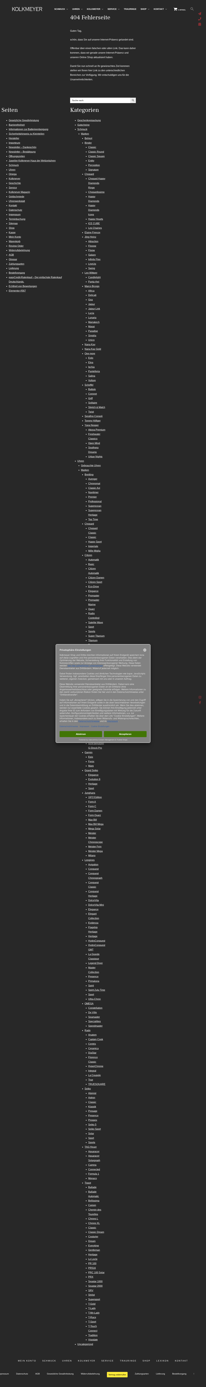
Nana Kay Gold (93, 349)
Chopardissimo (96, 192)
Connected (94, 1169)
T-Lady (92, 1308)
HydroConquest (96, 941)
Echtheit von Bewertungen (23, 286)
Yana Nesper (92, 425)
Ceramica (93, 1048)
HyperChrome (95, 1066)
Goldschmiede (16, 196)
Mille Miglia (94, 551)
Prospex (92, 1120)
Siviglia (92, 335)
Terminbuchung (17, 219)
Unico (91, 340)
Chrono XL (94, 1223)
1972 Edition (95, 797)
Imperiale (93, 546)
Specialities (94, 1021)
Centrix (92, 1044)
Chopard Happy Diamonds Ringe (96, 183)
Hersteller (14, 138)
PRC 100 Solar (96, 1272)
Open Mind (94, 443)
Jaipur (91, 304)
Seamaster (94, 1017)
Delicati (92, 295)
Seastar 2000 (95, 1286)
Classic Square (96, 156)
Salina (91, 376)
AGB (11, 255)
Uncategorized (85, 1344)
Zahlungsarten (16, 264)
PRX (90, 1277)
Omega (13, 174)
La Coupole (94, 1075)
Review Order (16, 246)
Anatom (92, 1035)
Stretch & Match (96, 407)
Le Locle (92, 1259)
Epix (90, 757)
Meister (92, 833)
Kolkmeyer (14, 178)
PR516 (92, 1268)
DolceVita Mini (96, 905)
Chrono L (93, 1218)
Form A (92, 802)
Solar (91, 1133)
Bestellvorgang (17, 273)
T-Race (92, 1317)
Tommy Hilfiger (93, 420)
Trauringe (128, 1361)
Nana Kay (90, 344)
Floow (91, 250)
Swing (91, 268)
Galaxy (92, 255)
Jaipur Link (94, 308)
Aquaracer (93, 1151)
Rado (87, 1030)
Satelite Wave (95, 622)
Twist (91, 412)
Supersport (94, 1299)
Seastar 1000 (95, 1281)
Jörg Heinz (90, 237)
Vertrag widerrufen (117, 1374)
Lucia (91, 313)
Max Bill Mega (95, 824)
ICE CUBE (94, 223)
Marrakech (94, 322)
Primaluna (93, 981)
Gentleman (94, 1250)
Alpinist (92, 1093)
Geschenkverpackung (89, 120)
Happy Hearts (95, 219)
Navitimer (93, 492)
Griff (90, 398)
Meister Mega (95, 851)
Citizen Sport (95, 582)
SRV (90, 1290)
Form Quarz (94, 815)
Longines (90, 860)
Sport (91, 627)
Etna (90, 362)
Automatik (93, 559)
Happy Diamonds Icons (93, 210)
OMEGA (89, 1003)
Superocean (94, 506)
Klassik (92, 1106)
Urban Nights (95, 456)
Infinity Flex (94, 259)
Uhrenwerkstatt (17, 201)
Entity (91, 160)
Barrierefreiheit (17, 125)
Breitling (89, 474)
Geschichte (15, 183)
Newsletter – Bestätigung (22, 151)
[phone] (200, 18)
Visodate (93, 1339)
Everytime (93, 1245)
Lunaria (92, 317)
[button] (192, 9)
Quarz (91, 609)
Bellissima (93, 1200)
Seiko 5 (92, 1124)
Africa (91, 290)
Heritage (92, 784)
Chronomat (94, 483)
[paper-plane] (200, 13)
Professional (95, 501)
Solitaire (92, 402)
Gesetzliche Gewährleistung (24, 120)
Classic (92, 147)
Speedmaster (95, 1026)
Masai (91, 326)
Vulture (92, 380)
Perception (94, 165)
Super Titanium (96, 636)
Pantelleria (94, 371)
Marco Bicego (92, 286)
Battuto (92, 389)
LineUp (92, 264)
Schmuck (14, 165)
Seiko (88, 1088)
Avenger (92, 479)
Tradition (93, 1335)
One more (90, 353)
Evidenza (93, 923)
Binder (88, 143)
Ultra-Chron (94, 999)
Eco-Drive (93, 586)
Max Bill (92, 819)
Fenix (91, 761)
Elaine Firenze (92, 232)
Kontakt (13, 205)
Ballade (92, 1187)
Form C (92, 806)
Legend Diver (95, 963)
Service (13, 187)
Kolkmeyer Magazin (19, 192)
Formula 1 (93, 1174)
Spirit (91, 985)
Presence (93, 976)
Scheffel (89, 385)
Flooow (92, 246)
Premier (92, 497)
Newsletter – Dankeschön (22, 147)
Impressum (15, 214)
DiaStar (92, 1052)
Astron (91, 1097)
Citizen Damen (96, 577)
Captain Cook (95, 1039)
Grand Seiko (91, 770)
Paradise (93, 331)
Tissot (88, 1183)
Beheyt (88, 138)
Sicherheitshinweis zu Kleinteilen (26, 134)
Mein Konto (15, 237)
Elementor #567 (17, 290)
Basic (91, 564)
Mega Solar (94, 828)
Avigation (93, 864)
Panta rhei (93, 281)
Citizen (88, 555)
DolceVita (93, 900)
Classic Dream (96, 1232)
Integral (92, 1070)
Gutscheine (83, 125)
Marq (91, 766)
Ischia (91, 367)
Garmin (88, 752)
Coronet (92, 394)
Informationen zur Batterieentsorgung (28, 129)
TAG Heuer (91, 1147)
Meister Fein (94, 846)
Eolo (90, 358)
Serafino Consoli (94, 416)
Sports (91, 631)
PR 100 (92, 1263)
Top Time (93, 519)
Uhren (12, 169)
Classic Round (96, 151)
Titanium (92, 640)
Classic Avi (94, 488)
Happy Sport (95, 541)
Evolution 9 (94, 779)
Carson (92, 1205)
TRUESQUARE (96, 1084)
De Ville (92, 1012)
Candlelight (94, 277)
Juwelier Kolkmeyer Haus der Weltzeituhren (32, 160)
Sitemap (13, 223)
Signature (93, 169)
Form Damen (95, 810)
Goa (90, 299)
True (90, 1080)
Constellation (95, 1008)
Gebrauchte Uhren (91, 465)
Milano (91, 855)
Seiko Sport (94, 1129)
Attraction (93, 241)
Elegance (93, 591)
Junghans (90, 793)
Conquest (93, 869)
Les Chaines (95, 228)
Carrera (92, 1165)
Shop (11, 228)
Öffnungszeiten (17, 156)
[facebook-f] (200, 702)
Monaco (92, 1178)
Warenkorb (14, 241)
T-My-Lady (94, 1313)
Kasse (12, 232)
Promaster (93, 595)
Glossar (13, 259)
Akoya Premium (96, 429)
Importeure (14, 143)
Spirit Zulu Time (96, 990)
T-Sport (92, 1321)
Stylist (91, 1295)
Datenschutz (15, 210)
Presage (92, 1111)
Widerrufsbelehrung (19, 250)
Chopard (89, 174)
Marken (85, 134)
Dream (91, 1241)
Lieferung (14, 268)
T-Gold (91, 1304)
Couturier (93, 1236)
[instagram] (200, 698)
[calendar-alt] (200, 24)
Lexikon (162, 1361)
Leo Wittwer (91, 273)
